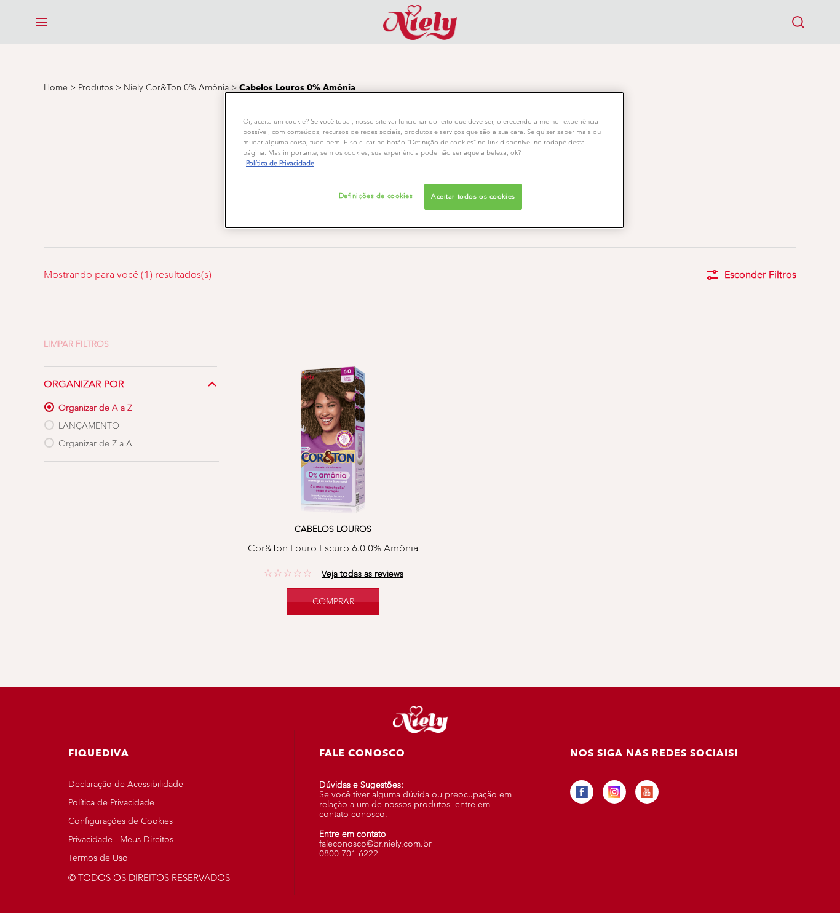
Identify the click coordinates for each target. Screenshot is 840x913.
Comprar (333, 601)
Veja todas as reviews (362, 574)
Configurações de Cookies (120, 821)
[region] (424, 160)
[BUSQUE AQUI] (798, 22)
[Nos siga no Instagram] (614, 792)
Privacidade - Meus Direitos (120, 839)
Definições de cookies (376, 195)
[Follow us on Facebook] (581, 792)
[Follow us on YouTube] (647, 792)
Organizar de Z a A (95, 443)
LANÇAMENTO (88, 426)
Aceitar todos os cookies (473, 196)
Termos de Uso (98, 858)
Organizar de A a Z (95, 408)
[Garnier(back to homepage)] (420, 22)
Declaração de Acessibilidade (125, 784)
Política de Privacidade (111, 802)
